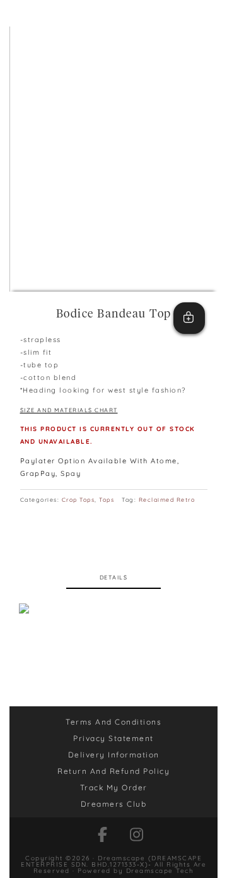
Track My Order (114, 787)
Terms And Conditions (113, 722)
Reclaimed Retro (167, 499)
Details (114, 577)
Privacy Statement (113, 738)
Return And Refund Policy (113, 771)
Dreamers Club (114, 804)
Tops (106, 499)
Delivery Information (114, 754)
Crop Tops (78, 499)
